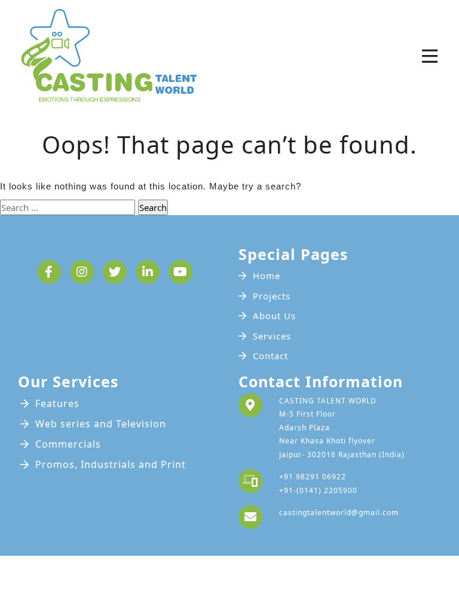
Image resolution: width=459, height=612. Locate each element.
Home (266, 275)
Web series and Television (100, 423)
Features (57, 403)
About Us (274, 316)
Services (272, 336)
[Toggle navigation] (429, 56)
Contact (270, 356)
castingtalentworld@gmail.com (339, 512)
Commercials (68, 444)
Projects (271, 296)
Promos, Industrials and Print (110, 464)
